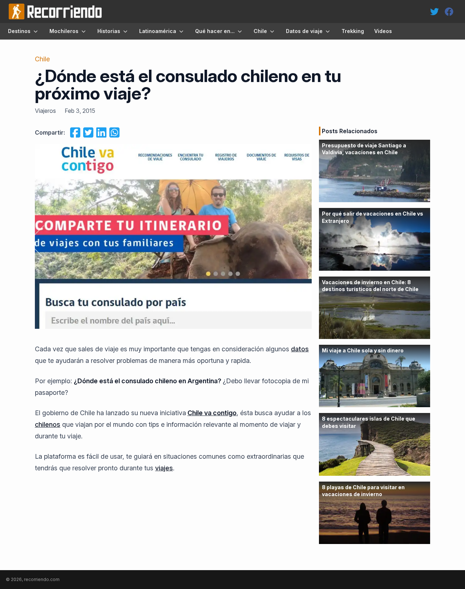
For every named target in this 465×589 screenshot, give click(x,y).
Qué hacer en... (215, 31)
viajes (164, 468)
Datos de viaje (304, 31)
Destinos (19, 31)
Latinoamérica (157, 31)
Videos (383, 31)
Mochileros (63, 31)
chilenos (47, 424)
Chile (260, 31)
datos (300, 349)
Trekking (352, 31)
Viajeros (45, 110)
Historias (108, 31)
